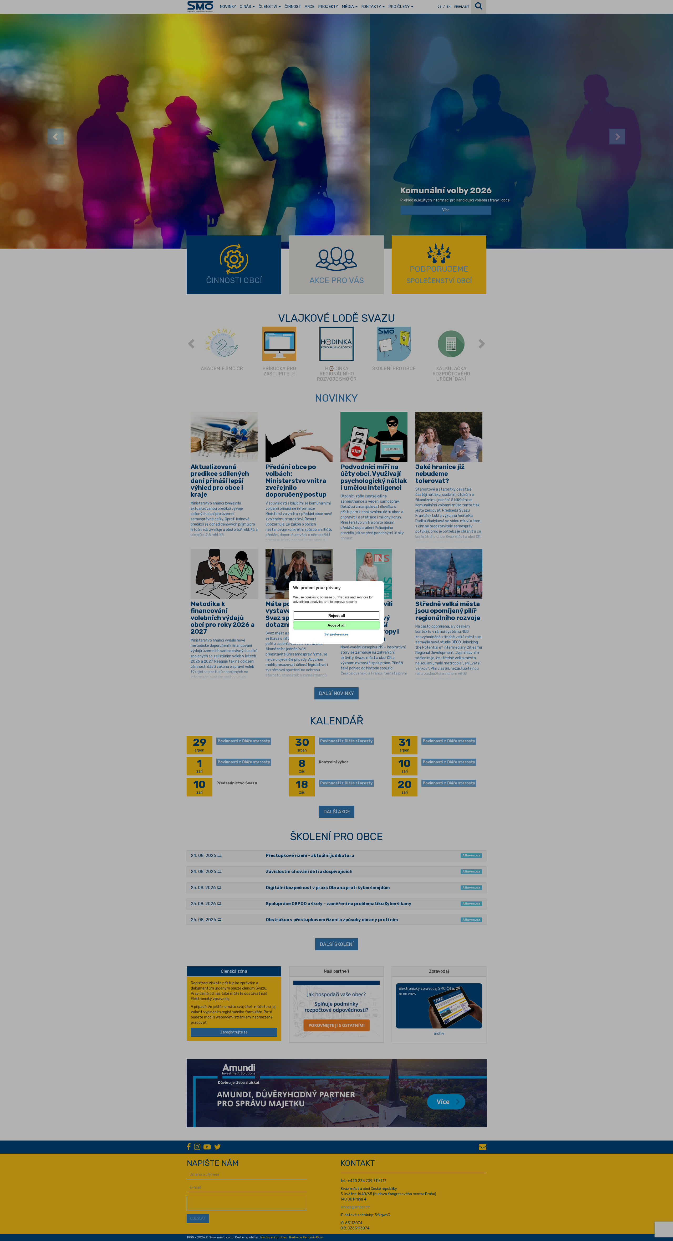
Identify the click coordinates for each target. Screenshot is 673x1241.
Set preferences (336, 634)
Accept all (336, 625)
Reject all (336, 615)
